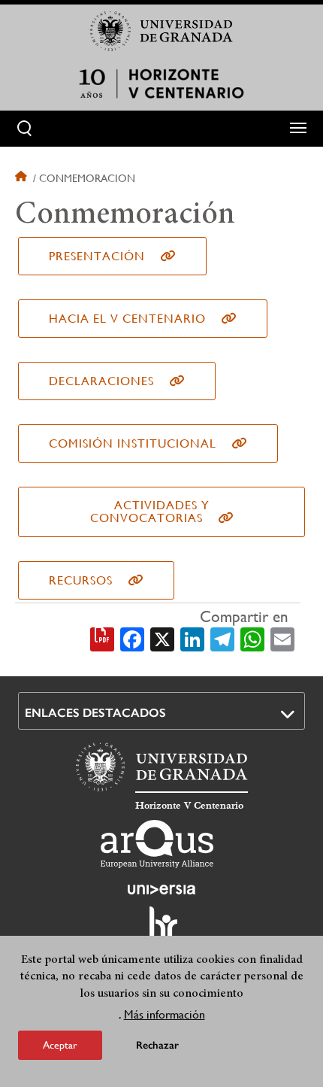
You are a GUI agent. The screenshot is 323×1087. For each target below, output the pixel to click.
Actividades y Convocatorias (150, 511)
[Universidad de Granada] (161, 31)
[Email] (282, 638)
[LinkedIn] (192, 638)
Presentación (97, 256)
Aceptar (60, 1045)
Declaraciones (101, 381)
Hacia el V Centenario (127, 318)
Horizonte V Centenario (189, 806)
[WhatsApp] (252, 638)
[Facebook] (132, 638)
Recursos (81, 580)
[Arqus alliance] (157, 844)
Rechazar (157, 1045)
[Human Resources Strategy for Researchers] (161, 929)
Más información (164, 1014)
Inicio (22, 178)
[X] (162, 638)
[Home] (161, 83)
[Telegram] (222, 638)
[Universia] (161, 889)
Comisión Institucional (132, 443)
